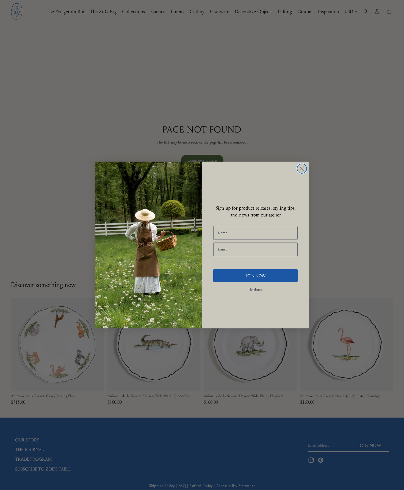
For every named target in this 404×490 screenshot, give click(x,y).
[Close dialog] (302, 168)
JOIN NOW (255, 275)
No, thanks (255, 289)
